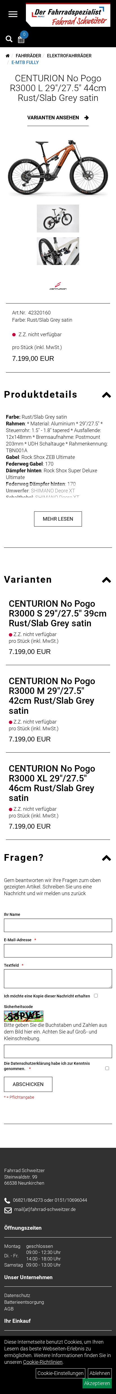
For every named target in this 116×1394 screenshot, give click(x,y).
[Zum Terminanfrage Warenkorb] (21, 40)
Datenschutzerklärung (30, 1063)
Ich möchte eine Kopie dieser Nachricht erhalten (47, 996)
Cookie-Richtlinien (43, 1362)
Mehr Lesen (58, 519)
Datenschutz (17, 1295)
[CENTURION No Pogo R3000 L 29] (58, 219)
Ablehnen (100, 1373)
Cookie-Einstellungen (60, 1373)
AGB (9, 1309)
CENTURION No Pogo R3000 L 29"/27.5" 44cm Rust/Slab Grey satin (58, 88)
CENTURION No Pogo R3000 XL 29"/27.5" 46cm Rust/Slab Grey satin (52, 783)
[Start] (8, 55)
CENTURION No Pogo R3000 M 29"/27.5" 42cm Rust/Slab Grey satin (52, 696)
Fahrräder (28, 55)
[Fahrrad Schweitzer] (68, 15)
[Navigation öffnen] (13, 15)
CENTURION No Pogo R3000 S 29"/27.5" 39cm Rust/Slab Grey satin (58, 613)
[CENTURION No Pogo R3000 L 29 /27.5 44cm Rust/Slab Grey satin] (58, 169)
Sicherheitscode (18, 1006)
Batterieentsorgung (24, 1302)
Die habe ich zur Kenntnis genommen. (47, 1066)
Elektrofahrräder (69, 55)
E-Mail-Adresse (18, 940)
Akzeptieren (97, 1383)
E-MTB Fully (25, 62)
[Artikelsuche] (9, 40)
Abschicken (28, 1084)
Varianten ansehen (53, 117)
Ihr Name (12, 914)
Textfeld (11, 965)
